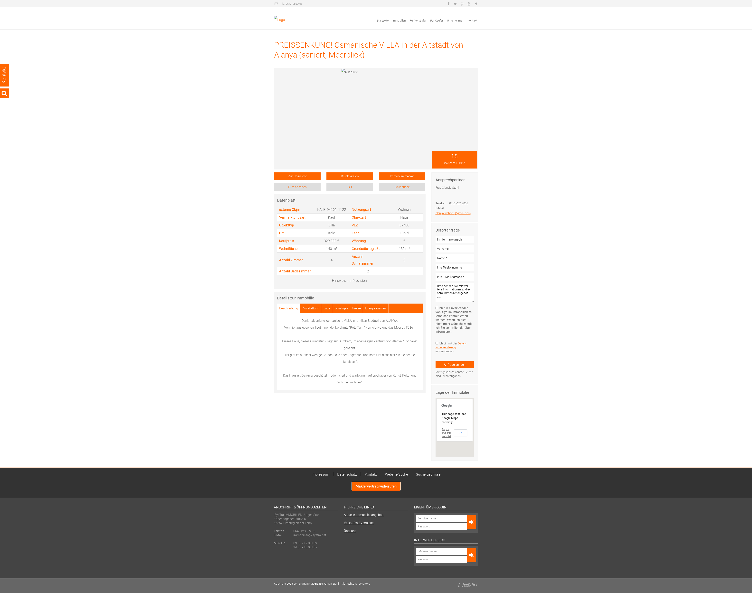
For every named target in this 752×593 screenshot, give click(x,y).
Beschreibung (288, 308)
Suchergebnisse (428, 474)
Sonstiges (341, 308)
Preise (356, 308)
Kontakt (472, 20)
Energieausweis (376, 308)
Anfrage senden (454, 365)
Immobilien (399, 20)
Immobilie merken (402, 176)
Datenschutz (347, 474)
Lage (327, 308)
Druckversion (350, 176)
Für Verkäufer (418, 20)
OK (460, 432)
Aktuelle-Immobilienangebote (364, 515)
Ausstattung (310, 308)
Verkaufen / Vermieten (359, 523)
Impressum (320, 474)
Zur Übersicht (297, 176)
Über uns (350, 531)
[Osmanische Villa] (454, 98)
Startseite (383, 20)
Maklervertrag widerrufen (376, 486)
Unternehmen (455, 20)
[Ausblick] (454, 78)
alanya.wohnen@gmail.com (453, 213)
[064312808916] (283, 4)
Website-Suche (396, 474)
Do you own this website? (446, 433)
